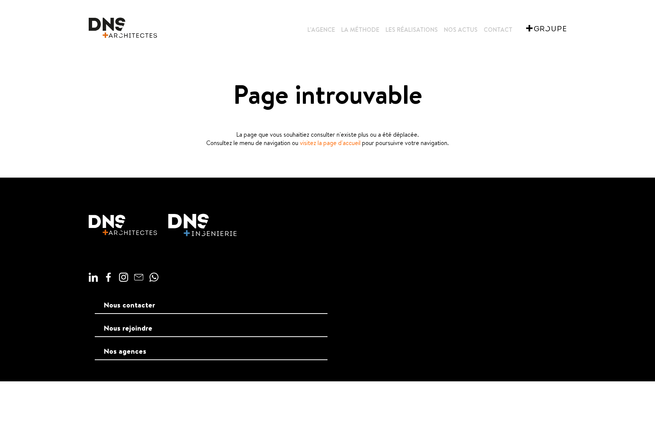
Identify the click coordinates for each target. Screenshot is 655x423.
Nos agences (125, 351)
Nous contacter (129, 305)
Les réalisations (411, 29)
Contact (498, 29)
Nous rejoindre (128, 328)
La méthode (360, 29)
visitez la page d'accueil (330, 143)
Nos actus (461, 29)
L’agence (321, 29)
